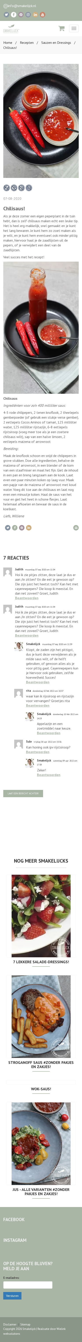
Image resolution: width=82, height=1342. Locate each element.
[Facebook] (13, 14)
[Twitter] (6, 14)
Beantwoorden (26, 598)
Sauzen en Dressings (56, 42)
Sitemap (25, 1324)
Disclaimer (9, 1324)
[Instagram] (28, 14)
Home (7, 42)
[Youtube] (42, 14)
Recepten (27, 42)
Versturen (12, 1296)
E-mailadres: (11, 1278)
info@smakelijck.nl (22, 6)
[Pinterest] (21, 14)
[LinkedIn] (35, 14)
